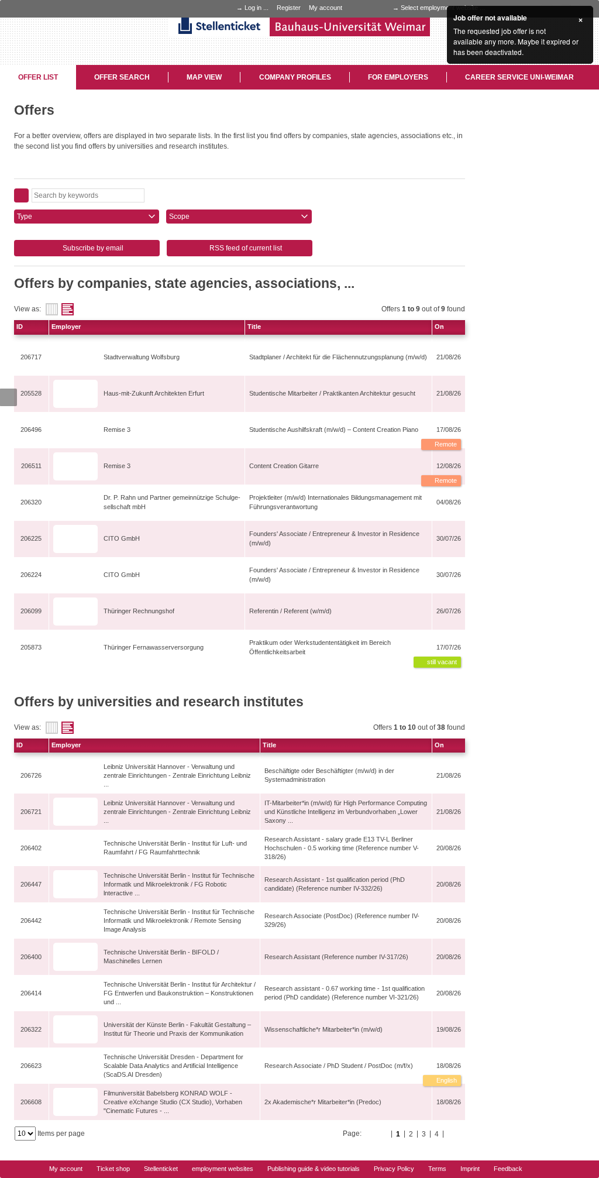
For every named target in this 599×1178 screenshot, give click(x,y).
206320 (31, 502)
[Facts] (52, 309)
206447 (31, 884)
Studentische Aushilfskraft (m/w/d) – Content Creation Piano (333, 429)
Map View (204, 77)
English (446, 1080)
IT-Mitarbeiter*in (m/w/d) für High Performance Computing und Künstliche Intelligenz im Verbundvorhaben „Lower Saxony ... (345, 811)
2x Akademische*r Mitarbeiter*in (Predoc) (322, 1101)
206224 (31, 574)
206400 (31, 956)
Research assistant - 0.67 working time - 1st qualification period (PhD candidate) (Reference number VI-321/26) (344, 993)
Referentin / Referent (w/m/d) (290, 610)
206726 (31, 775)
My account (325, 7)
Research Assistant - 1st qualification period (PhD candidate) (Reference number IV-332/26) (334, 884)
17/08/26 (448, 429)
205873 (31, 647)
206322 (31, 1029)
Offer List (38, 77)
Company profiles (295, 77)
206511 (31, 465)
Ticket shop (113, 1168)
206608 (31, 1101)
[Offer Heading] (67, 309)
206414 (31, 993)
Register (289, 7)
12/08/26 (448, 465)
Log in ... (256, 7)
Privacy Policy (394, 1168)
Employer (66, 326)
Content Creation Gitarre (284, 465)
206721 (31, 811)
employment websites (222, 1168)
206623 (31, 1065)
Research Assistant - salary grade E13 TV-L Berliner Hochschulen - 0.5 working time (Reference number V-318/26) (341, 848)
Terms (437, 1168)
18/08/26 (448, 1065)
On (439, 326)
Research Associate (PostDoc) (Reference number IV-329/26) (341, 920)
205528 (31, 393)
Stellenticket (161, 1168)
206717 (31, 356)
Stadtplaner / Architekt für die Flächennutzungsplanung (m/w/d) (338, 356)
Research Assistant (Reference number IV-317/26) (336, 956)
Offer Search (122, 77)
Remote (445, 444)
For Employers (398, 77)
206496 (31, 429)
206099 (31, 610)
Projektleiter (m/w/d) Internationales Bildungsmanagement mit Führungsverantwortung (335, 502)
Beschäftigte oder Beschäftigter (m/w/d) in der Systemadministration (329, 775)
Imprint (470, 1168)
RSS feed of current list (245, 248)
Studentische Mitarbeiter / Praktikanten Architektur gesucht (332, 393)
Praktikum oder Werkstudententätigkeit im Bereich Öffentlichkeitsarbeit (320, 647)
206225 (31, 538)
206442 (31, 920)
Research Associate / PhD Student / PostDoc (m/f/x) (338, 1065)
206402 (31, 847)
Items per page (61, 1133)
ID (19, 326)
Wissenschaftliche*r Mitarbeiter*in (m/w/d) (323, 1029)
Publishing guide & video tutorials (313, 1168)
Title (254, 326)
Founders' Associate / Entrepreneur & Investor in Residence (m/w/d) (334, 538)
